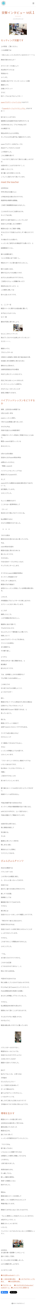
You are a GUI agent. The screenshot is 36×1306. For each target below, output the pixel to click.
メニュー (33, 3)
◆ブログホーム (6, 1285)
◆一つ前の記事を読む (8, 1279)
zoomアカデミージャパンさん (11, 102)
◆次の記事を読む (15, 1281)
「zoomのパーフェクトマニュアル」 (14, 108)
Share (5, 1292)
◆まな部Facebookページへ (10, 1275)
